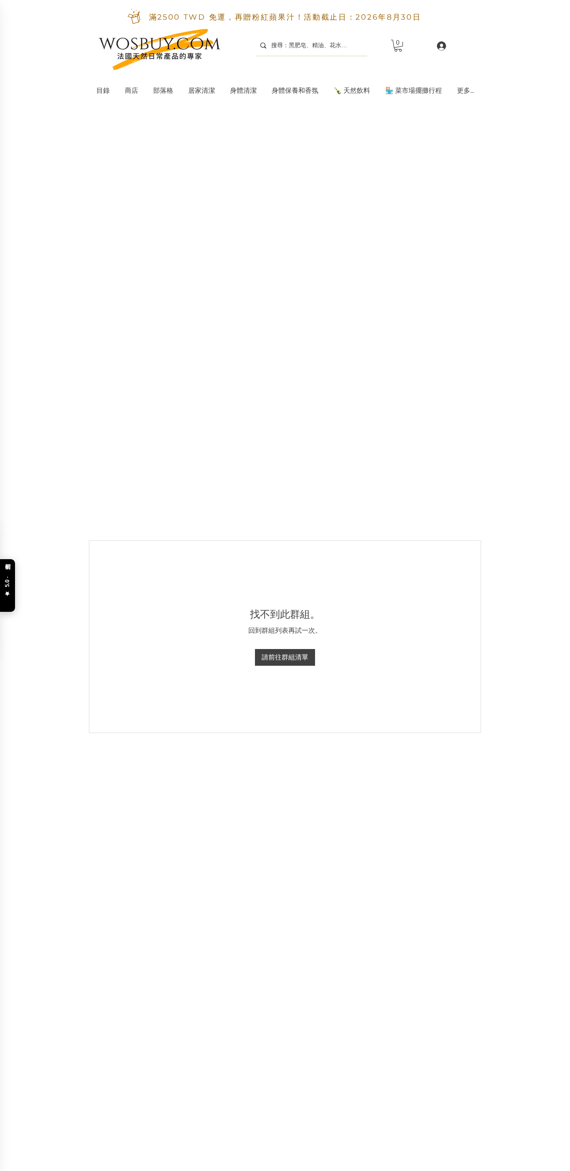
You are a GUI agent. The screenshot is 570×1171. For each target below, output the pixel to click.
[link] (398, 46)
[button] (201, 86)
